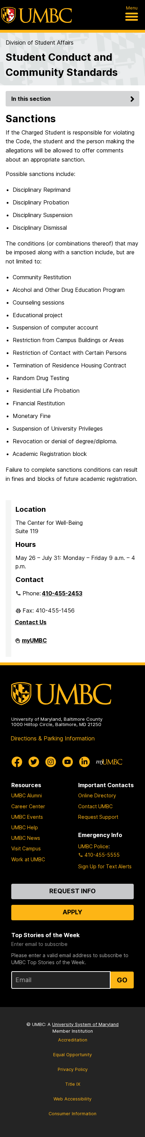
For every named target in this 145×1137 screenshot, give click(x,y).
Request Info (72, 891)
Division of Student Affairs (40, 42)
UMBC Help (24, 827)
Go (122, 980)
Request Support (98, 817)
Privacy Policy (73, 1069)
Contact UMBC (95, 806)
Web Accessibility (72, 1099)
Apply (72, 912)
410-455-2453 (62, 593)
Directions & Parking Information (53, 738)
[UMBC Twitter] (34, 762)
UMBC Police (93, 846)
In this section (31, 98)
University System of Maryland (85, 1024)
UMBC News (25, 838)
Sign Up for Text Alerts (105, 866)
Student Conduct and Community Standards (62, 64)
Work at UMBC (28, 859)
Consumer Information (72, 1113)
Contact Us (30, 622)
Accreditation (72, 1040)
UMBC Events (27, 817)
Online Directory (97, 795)
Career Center (28, 806)
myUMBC (34, 643)
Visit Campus (26, 848)
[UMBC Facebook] (17, 762)
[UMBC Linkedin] (84, 762)
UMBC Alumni (26, 795)
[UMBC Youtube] (67, 762)
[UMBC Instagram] (50, 762)
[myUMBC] (109, 762)
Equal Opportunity (72, 1054)
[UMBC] (36, 15)
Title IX (72, 1084)
